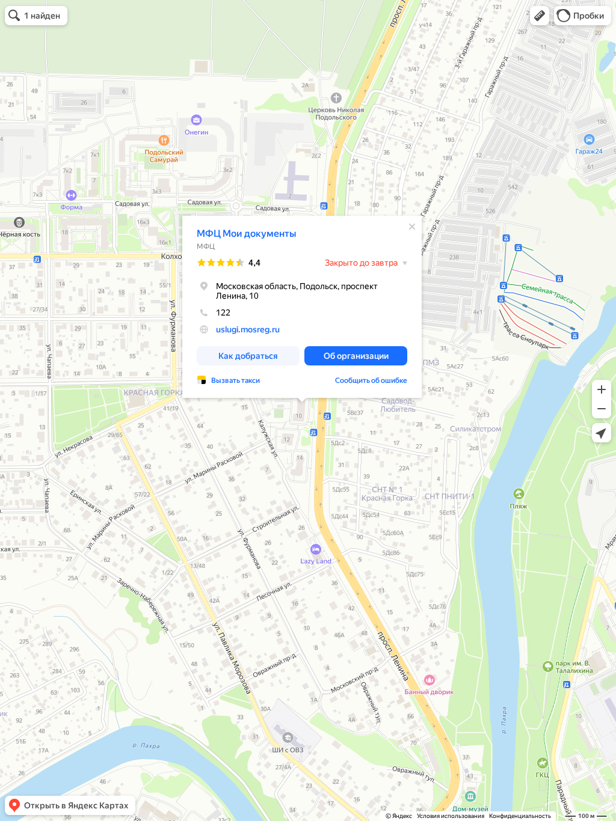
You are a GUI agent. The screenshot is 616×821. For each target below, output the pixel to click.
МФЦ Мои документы (246, 233)
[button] (539, 15)
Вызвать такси (235, 380)
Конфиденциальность (520, 816)
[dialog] (302, 307)
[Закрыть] (412, 226)
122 (223, 312)
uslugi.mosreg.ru (248, 329)
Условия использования (450, 816)
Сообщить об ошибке (371, 380)
